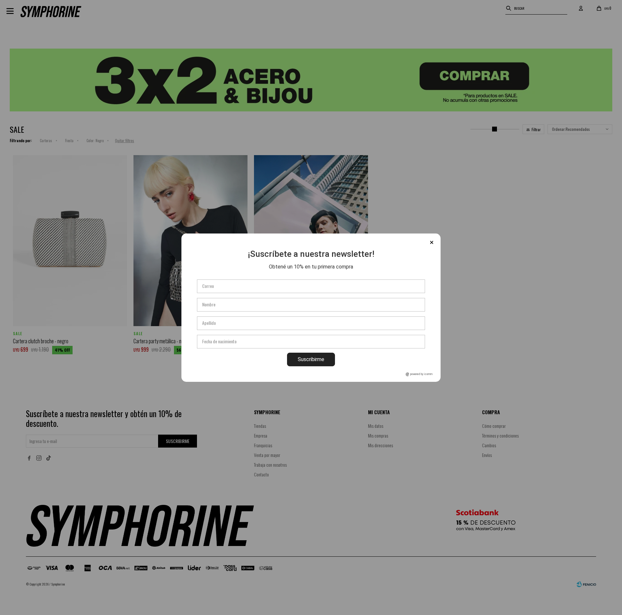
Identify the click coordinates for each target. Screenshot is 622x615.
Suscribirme (311, 359)
